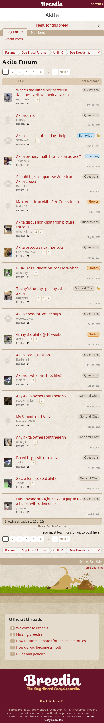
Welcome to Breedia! (33, 628)
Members (38, 32)
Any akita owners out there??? (41, 437)
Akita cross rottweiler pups (38, 314)
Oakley (20, 120)
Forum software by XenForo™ (52, 716)
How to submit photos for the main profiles (51, 641)
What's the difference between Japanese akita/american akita (42, 92)
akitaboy (22, 273)
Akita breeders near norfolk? (39, 247)
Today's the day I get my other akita (41, 291)
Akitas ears (25, 115)
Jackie (20, 483)
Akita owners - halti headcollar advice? (48, 156)
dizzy (19, 339)
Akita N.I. (22, 232)
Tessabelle (23, 161)
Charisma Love (26, 252)
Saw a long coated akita (36, 478)
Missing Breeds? (29, 634)
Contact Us (86, 562)
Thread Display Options (52, 526)
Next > (64, 72)
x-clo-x (20, 380)
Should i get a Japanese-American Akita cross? (44, 179)
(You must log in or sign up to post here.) (71, 532)
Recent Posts (13, 39)
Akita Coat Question (33, 355)
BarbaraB (22, 360)
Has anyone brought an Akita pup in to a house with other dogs (48, 501)
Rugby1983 (23, 298)
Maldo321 (22, 206)
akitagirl (21, 442)
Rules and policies (30, 654)
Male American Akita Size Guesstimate (48, 202)
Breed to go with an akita (37, 458)
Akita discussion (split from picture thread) (45, 225)
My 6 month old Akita (33, 417)
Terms (90, 716)
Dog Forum (14, 32)
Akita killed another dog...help (41, 135)
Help (99, 562)
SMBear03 (22, 140)
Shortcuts (96, 4)
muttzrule (22, 99)
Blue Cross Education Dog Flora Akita (47, 268)
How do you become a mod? (39, 647)
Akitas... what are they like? (39, 375)
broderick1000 (25, 421)
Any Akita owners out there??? (41, 396)
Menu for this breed (52, 25)
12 (54, 72)
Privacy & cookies (52, 720)
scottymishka (24, 401)
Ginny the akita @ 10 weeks (38, 334)
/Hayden (21, 508)
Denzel (20, 186)
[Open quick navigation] (98, 52)
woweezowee (24, 319)
